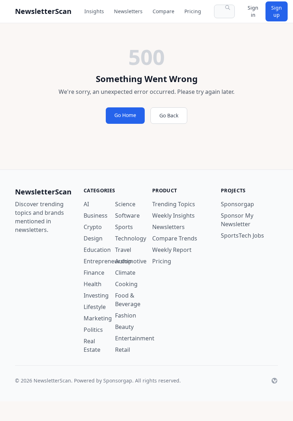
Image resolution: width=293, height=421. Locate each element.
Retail (122, 350)
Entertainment (134, 338)
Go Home (125, 115)
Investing (96, 295)
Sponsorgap (237, 204)
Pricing (192, 11)
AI (86, 204)
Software (127, 215)
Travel (123, 250)
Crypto (93, 227)
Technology (130, 238)
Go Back (168, 115)
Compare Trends (174, 238)
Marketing (98, 318)
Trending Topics (173, 204)
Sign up (276, 11)
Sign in (253, 11)
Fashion (125, 315)
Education (97, 250)
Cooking (126, 284)
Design (93, 238)
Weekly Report (172, 250)
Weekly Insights (173, 215)
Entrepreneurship (108, 261)
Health (92, 284)
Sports (124, 227)
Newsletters (128, 11)
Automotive (130, 261)
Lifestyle (95, 307)
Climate (125, 273)
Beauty (124, 327)
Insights (94, 11)
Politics (93, 330)
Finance (94, 273)
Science (125, 204)
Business (96, 215)
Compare (163, 11)
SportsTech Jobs (242, 235)
